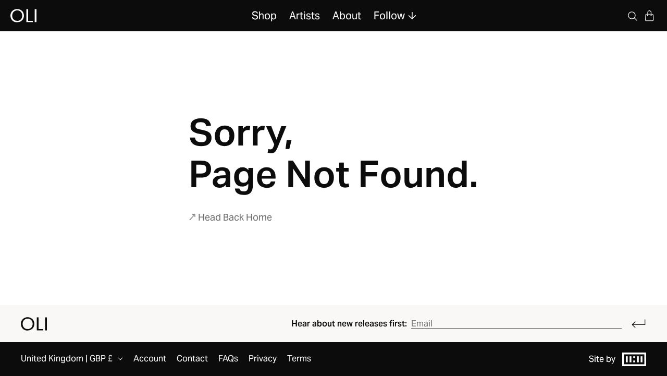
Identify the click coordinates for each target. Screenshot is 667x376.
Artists (304, 15)
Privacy (263, 358)
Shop (264, 15)
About (346, 15)
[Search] (632, 15)
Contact (192, 358)
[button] (649, 15)
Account (149, 358)
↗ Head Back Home (230, 217)
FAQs (228, 358)
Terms (299, 358)
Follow (389, 15)
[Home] (34, 324)
